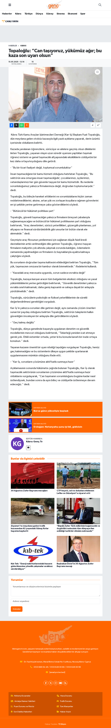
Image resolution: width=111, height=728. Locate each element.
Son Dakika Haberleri (23, 712)
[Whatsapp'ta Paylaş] (21, 125)
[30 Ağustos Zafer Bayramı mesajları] (32, 476)
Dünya (39, 14)
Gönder (17, 609)
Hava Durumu (66, 696)
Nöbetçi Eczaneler (22, 696)
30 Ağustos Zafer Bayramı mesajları (29, 491)
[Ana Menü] (10, 5)
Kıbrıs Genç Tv (34, 441)
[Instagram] (55, 683)
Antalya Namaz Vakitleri (24, 701)
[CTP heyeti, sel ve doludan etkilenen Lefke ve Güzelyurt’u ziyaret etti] (78, 476)
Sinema (61, 14)
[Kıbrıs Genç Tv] (17, 443)
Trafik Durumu (66, 701)
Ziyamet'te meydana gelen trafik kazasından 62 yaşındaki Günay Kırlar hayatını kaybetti (30, 528)
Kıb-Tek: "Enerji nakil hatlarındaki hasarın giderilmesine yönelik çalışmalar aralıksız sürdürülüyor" (32, 566)
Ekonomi (72, 14)
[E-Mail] (28, 448)
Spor (82, 14)
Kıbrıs (18, 14)
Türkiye (29, 14)
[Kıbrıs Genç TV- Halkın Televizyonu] (54, 5)
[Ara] (99, 5)
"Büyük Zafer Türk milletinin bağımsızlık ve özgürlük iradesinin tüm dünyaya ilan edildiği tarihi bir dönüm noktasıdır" (78, 528)
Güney (49, 14)
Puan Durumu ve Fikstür (24, 706)
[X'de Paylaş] (16, 125)
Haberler (7, 14)
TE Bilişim (62, 724)
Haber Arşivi (65, 712)
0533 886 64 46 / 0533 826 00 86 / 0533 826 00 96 (57, 667)
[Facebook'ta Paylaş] (11, 125)
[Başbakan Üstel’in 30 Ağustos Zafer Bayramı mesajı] (78, 549)
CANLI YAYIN (11, 21)
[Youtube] (60, 683)
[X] (50, 683)
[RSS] (65, 683)
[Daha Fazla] (27, 125)
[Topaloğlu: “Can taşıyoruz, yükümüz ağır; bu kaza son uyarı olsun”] (56, 94)
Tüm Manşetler (66, 706)
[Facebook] (46, 683)
